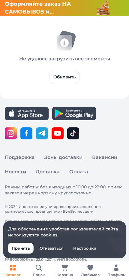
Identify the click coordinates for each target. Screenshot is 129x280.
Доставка (48, 172)
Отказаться (52, 248)
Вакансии (104, 157)
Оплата (78, 172)
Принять (21, 248)
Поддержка (20, 157)
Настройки (84, 248)
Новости (15, 172)
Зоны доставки (63, 157)
